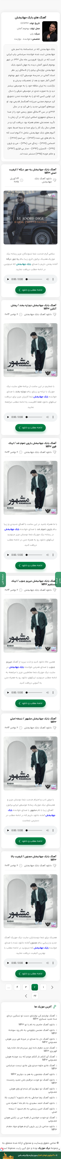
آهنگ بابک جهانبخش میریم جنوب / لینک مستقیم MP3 (33, 582)
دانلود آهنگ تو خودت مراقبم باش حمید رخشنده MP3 (32, 1081)
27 (35, 996)
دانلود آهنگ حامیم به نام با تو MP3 (37, 1024)
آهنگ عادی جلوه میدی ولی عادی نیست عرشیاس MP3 (31, 1067)
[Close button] (59, 1149)
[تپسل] (1, 1149)
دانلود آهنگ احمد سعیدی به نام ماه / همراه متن (30, 1103)
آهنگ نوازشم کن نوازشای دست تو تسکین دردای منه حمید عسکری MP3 (32, 1017)
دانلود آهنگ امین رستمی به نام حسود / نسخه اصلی (33, 1110)
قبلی (52, 987)
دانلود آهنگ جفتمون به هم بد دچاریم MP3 (33, 1074)
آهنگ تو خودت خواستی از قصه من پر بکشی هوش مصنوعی (30, 1119)
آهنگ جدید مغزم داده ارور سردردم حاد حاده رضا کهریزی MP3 (32, 1049)
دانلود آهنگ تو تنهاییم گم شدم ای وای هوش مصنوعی (33, 1090)
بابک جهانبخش (23, 264)
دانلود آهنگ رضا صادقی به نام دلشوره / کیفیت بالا (30, 1097)
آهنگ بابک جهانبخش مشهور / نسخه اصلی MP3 (33, 720)
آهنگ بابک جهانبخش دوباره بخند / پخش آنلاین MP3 (33, 307)
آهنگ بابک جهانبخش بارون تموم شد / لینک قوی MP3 (32, 444)
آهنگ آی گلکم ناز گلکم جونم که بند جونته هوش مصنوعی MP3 (31, 1058)
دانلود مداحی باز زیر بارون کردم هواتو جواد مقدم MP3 (31, 1128)
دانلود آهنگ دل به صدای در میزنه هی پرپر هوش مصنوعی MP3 (31, 1040)
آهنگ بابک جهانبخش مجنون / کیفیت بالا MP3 (33, 858)
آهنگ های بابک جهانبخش (30, 18)
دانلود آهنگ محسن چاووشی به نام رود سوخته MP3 (32, 1032)
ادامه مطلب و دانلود (32, 290)
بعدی (26, 996)
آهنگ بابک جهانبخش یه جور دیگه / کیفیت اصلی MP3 (32, 171)
